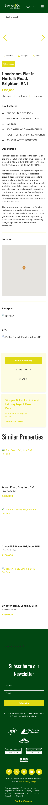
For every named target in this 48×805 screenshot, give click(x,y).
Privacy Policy (31, 716)
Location (9, 56)
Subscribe (24, 703)
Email (20, 422)
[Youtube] (39, 772)
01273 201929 (23, 369)
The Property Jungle (27, 781)
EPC (38, 56)
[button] (43, 38)
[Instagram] (24, 772)
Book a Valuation (24, 801)
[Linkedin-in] (32, 772)
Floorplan (25, 56)
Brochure (10, 64)
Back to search (12, 17)
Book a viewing (23, 360)
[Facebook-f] (9, 772)
